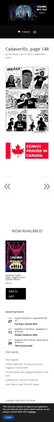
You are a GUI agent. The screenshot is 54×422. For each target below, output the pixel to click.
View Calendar (12, 351)
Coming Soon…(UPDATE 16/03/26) (21, 380)
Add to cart (13, 293)
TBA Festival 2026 (23, 345)
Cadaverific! (39, 54)
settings (32, 412)
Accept (8, 417)
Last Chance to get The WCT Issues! (22, 384)
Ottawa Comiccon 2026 (26, 334)
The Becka (13, 54)
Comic (8, 57)
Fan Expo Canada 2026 (26, 323)
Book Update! (11, 359)
